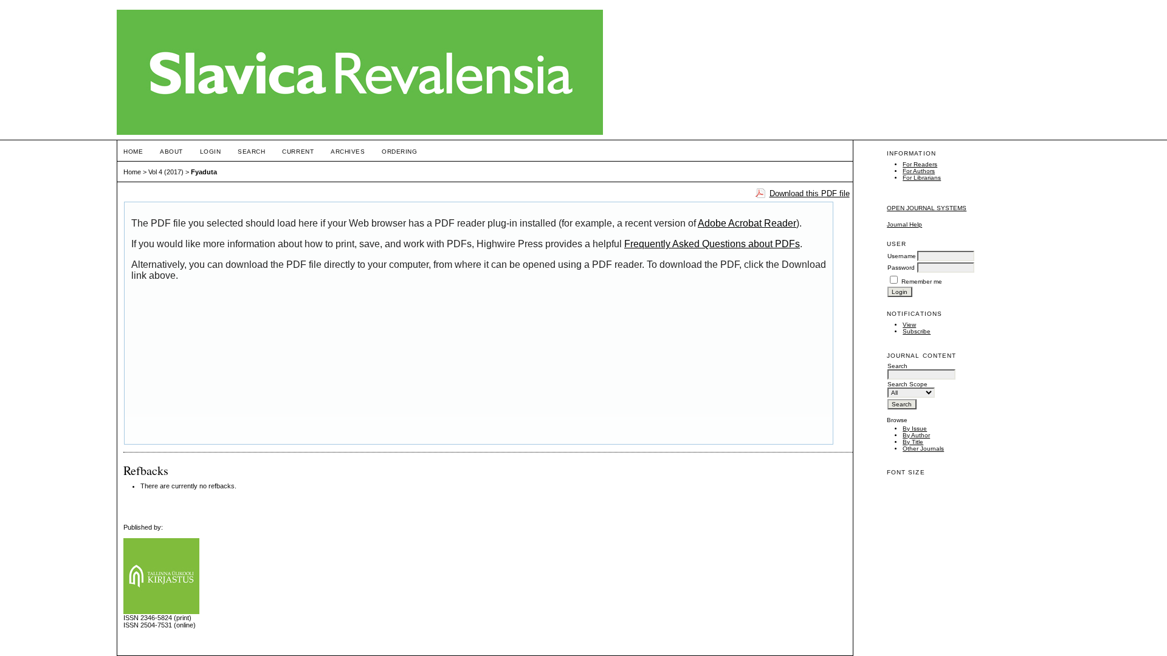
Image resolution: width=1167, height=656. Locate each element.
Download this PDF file (809, 193)
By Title (913, 442)
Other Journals (923, 448)
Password (901, 267)
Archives (348, 151)
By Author (916, 435)
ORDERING (399, 151)
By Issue (915, 428)
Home (133, 151)
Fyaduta (204, 172)
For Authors (919, 171)
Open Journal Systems (926, 208)
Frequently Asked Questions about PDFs (712, 244)
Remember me (921, 281)
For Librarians (922, 177)
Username (901, 256)
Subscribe (917, 331)
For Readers (920, 164)
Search (251, 151)
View (909, 324)
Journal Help (904, 224)
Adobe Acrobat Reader (747, 223)
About (171, 151)
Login (210, 151)
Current (298, 151)
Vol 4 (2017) (166, 172)
